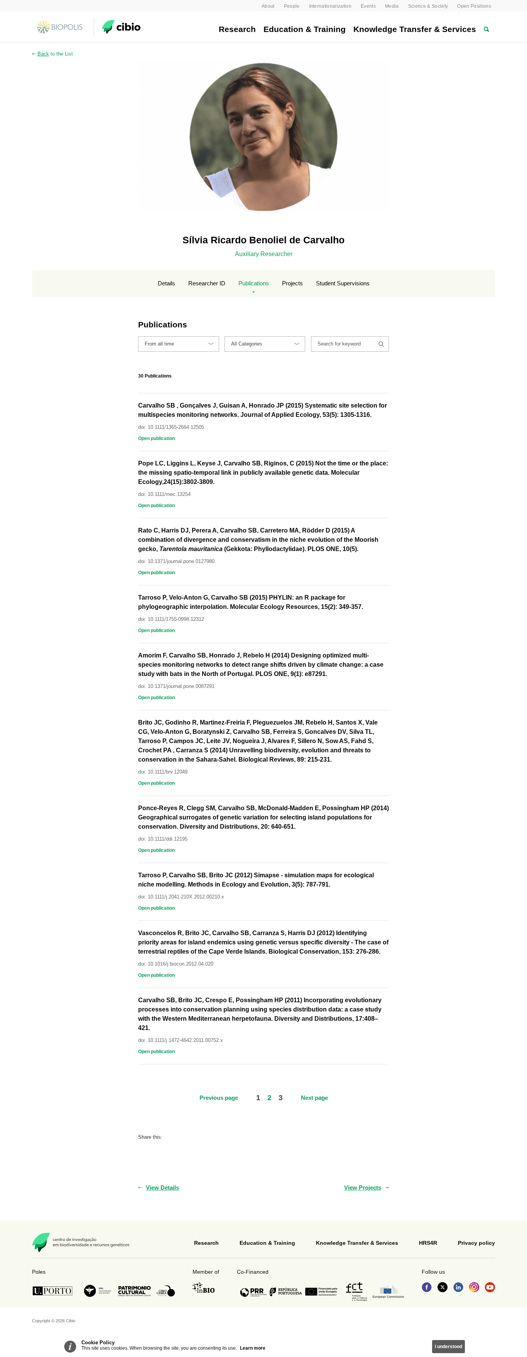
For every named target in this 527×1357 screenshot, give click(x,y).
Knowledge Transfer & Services (414, 29)
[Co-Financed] (288, 1292)
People (292, 6)
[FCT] (356, 1291)
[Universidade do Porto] (54, 1291)
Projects (292, 283)
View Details (162, 1187)
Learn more (252, 1348)
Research (237, 29)
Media (392, 6)
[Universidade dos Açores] (97, 1291)
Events (368, 6)
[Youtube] (490, 1288)
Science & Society (428, 6)
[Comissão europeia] (388, 1291)
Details (166, 283)
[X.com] (442, 1288)
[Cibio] (121, 27)
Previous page (218, 1097)
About (268, 6)
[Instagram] (474, 1288)
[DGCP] (134, 1291)
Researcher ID (206, 283)
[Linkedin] (458, 1288)
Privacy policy (476, 1243)
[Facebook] (427, 1288)
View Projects (362, 1187)
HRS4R (428, 1243)
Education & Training (305, 29)
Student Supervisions (343, 283)
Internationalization (330, 6)
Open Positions (474, 6)
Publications (253, 283)
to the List (55, 54)
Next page (314, 1097)
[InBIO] (204, 1287)
